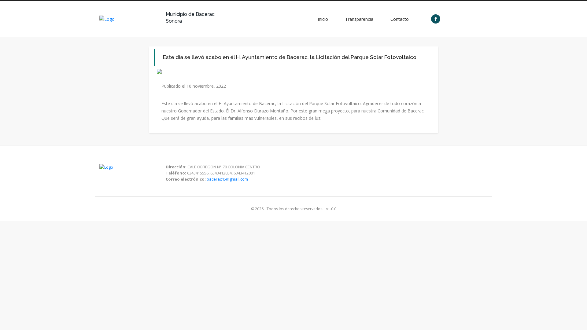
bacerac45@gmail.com (227, 179)
